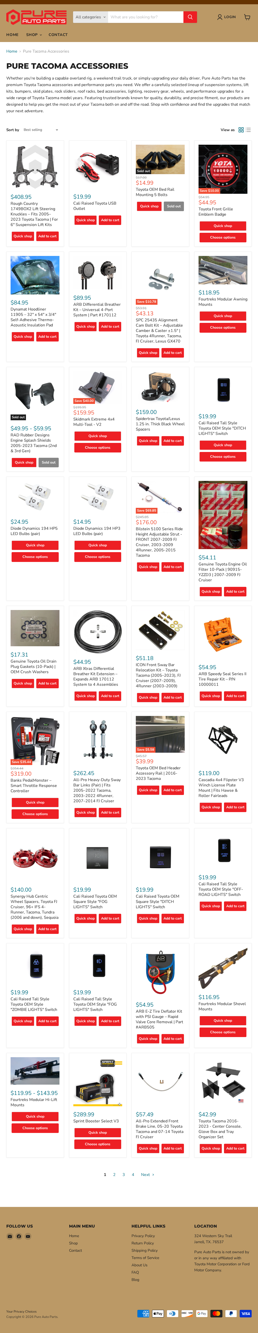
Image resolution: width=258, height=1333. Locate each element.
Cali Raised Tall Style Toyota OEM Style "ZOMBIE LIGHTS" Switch (34, 1004)
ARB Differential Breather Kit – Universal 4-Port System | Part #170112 (97, 310)
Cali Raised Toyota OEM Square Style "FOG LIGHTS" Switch (95, 902)
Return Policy (143, 1243)
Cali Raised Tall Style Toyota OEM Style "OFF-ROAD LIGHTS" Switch (221, 889)
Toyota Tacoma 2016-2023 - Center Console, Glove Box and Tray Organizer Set (220, 1129)
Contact (58, 34)
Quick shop (23, 236)
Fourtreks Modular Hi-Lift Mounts (34, 1102)
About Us (139, 1265)
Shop (32, 34)
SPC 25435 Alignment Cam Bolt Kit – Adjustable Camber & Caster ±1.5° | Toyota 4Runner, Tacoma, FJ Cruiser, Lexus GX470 (159, 330)
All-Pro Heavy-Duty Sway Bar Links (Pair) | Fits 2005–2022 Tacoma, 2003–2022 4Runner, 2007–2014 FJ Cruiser (97, 790)
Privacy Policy (143, 1235)
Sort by (12, 130)
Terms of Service (145, 1257)
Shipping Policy (145, 1250)
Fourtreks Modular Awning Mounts (223, 301)
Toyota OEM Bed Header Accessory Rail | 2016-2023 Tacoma (158, 773)
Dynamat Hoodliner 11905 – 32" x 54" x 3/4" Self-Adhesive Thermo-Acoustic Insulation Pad (33, 317)
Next (146, 1174)
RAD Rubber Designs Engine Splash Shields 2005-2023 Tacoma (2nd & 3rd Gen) (34, 443)
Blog (135, 1279)
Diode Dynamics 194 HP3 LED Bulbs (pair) (96, 531)
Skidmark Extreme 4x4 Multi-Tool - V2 (94, 421)
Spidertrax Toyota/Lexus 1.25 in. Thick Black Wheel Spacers (160, 424)
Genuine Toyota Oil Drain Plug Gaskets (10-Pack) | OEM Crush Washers (33, 667)
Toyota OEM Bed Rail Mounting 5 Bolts (155, 192)
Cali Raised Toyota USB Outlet (94, 206)
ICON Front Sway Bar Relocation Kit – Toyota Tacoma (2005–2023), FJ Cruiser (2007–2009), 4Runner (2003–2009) (158, 675)
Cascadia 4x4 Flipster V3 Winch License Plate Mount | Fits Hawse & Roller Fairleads (221, 787)
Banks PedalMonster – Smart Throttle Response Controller (34, 786)
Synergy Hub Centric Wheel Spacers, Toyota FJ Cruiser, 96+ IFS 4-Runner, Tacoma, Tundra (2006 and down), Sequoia (34, 907)
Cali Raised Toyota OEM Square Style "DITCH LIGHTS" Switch (157, 902)
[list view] (248, 129)
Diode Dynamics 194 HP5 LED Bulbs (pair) (34, 531)
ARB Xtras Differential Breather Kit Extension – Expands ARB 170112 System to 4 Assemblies (95, 676)
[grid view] (241, 129)
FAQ (135, 1272)
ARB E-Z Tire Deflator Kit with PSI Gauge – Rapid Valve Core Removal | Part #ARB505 (159, 1019)
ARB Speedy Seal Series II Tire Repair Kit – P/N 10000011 (222, 679)
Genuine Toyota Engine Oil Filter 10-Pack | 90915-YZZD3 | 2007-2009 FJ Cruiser (223, 572)
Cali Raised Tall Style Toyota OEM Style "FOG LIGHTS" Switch (95, 1004)
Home (12, 34)
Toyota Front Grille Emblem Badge (216, 211)
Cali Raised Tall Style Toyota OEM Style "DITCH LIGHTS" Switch (222, 428)
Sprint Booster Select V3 (96, 1121)
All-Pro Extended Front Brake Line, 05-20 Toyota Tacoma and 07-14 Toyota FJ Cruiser (159, 1129)
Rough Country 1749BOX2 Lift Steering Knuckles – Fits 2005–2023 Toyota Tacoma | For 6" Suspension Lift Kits (34, 214)
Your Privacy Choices (21, 1311)
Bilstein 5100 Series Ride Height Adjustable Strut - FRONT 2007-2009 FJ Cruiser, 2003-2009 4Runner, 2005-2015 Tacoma (159, 542)
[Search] (190, 17)
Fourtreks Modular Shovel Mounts (222, 1006)
